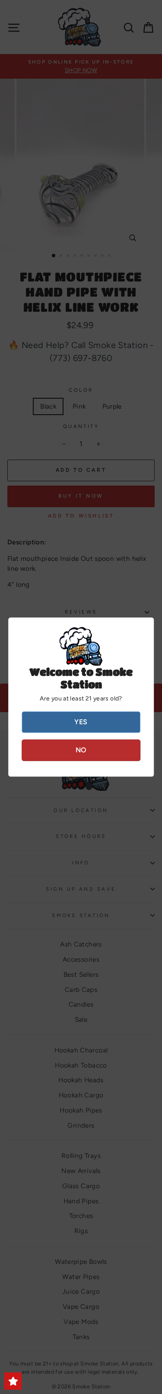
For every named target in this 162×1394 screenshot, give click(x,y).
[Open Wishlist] (13, 1381)
